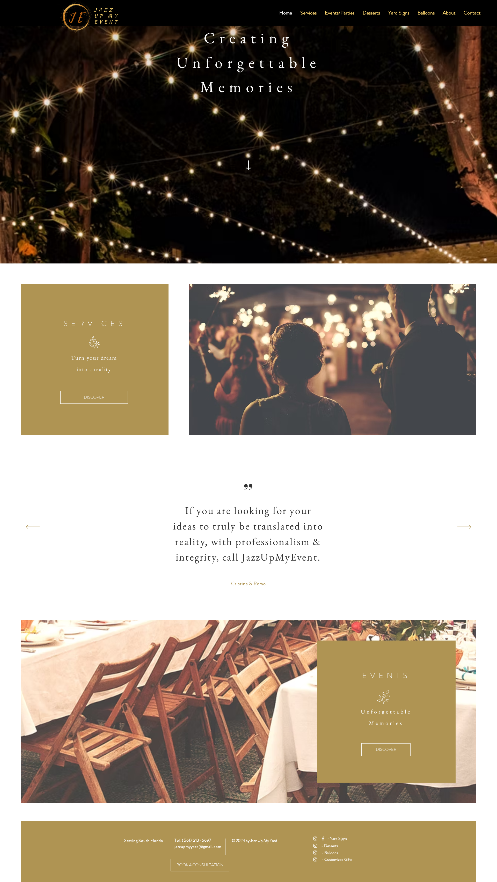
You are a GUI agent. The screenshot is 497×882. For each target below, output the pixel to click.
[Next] (464, 527)
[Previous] (33, 527)
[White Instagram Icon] (315, 838)
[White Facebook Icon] (323, 838)
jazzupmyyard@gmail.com (197, 846)
